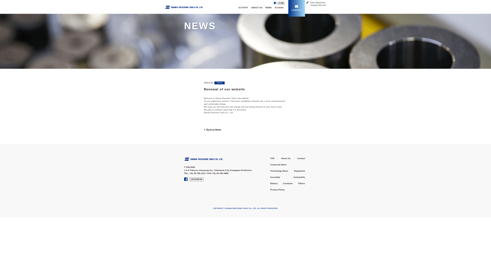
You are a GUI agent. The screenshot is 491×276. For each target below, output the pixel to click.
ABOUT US (256, 8)
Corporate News (278, 165)
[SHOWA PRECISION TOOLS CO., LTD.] (184, 7)
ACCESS (279, 8)
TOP (272, 158)
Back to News (213, 130)
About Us (286, 158)
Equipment (299, 171)
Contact (301, 158)
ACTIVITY (243, 8)
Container (288, 183)
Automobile (299, 177)
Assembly (275, 177)
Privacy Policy (277, 190)
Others (301, 183)
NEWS (268, 8)
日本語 (281, 3)
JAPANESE (196, 179)
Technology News (279, 171)
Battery (274, 183)
